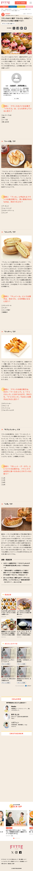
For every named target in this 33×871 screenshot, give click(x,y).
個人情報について (22, 859)
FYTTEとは (3, 859)
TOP (2, 9)
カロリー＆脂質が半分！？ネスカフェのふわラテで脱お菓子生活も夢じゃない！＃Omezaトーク (16, 565)
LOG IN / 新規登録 (20, 2)
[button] (13, 838)
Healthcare (21, 6)
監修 (13, 863)
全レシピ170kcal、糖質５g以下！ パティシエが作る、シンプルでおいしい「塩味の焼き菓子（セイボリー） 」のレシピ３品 (16, 580)
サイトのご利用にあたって (12, 859)
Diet (4, 6)
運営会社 (10, 863)
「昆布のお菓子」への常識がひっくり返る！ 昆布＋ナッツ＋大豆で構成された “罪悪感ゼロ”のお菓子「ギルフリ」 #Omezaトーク (16, 573)
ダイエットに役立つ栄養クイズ (8, 23)
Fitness (12, 6)
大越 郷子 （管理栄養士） (18, 86)
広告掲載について (23, 861)
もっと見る (16, 98)
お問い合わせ (4, 863)
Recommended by (20, 686)
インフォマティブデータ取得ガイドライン (10, 861)
